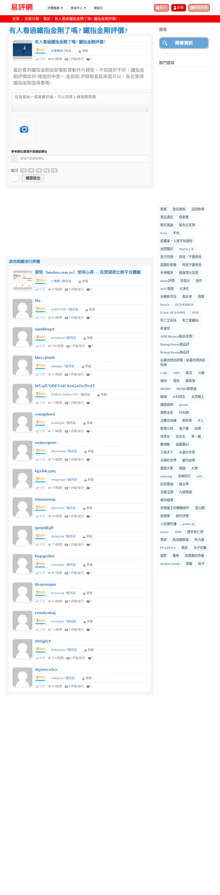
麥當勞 (165, 328)
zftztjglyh (43, 641)
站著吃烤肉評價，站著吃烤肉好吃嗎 (182, 362)
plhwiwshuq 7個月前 (64, 451)
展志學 (184, 484)
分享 (42, 59)
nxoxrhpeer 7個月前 (63, 621)
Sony (163, 233)
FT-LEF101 (168, 548)
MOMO (165, 389)
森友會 (187, 296)
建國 (182, 468)
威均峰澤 (166, 500)
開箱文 (98, 8)
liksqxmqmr (45, 584)
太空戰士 (197, 397)
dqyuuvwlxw (46, 669)
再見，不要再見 (190, 257)
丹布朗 (184, 412)
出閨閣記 (166, 249)
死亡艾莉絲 (168, 320)
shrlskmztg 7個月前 (63, 536)
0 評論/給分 (76, 59)
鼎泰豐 (184, 217)
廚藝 (189, 563)
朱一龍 (196, 436)
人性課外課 (168, 524)
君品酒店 (166, 217)
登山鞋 (200, 508)
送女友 (180, 436)
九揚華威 (185, 492)
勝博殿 (165, 444)
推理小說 (166, 428)
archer (164, 532)
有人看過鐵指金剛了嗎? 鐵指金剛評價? (70, 42)
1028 (195, 312)
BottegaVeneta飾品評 (174, 344)
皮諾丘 (185, 281)
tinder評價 (167, 281)
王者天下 (166, 452)
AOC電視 (167, 288)
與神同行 (184, 476)
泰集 (163, 209)
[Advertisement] (80, 219)
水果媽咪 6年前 (61, 50)
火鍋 (201, 373)
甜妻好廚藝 (168, 265)
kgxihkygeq (45, 471)
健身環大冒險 (188, 273)
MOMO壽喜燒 (186, 389)
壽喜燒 (190, 381)
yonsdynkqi (45, 612)
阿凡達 (199, 540)
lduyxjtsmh (45, 357)
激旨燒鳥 (179, 209)
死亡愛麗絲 (190, 320)
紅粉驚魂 (166, 484)
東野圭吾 (166, 412)
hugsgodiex (45, 556)
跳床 (184, 548)
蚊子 (201, 563)
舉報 (85, 281)
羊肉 (176, 233)
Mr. (38, 300)
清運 (201, 296)
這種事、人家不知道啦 (176, 241)
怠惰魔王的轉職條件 (174, 508)
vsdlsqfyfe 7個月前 (63, 678)
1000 (177, 532)
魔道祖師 (166, 404)
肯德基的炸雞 (194, 555)
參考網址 (29, 151)
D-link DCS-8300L (173, 312)
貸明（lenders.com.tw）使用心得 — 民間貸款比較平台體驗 (88, 272)
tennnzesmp (45, 499)
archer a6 (188, 524)
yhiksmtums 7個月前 (64, 649)
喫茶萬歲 (166, 225)
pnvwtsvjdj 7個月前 (63, 593)
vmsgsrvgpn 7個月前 (64, 479)
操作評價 (182, 516)
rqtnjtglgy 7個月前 (62, 366)
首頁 (16, 19)
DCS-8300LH (184, 304)
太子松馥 (200, 548)
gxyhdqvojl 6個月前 (63, 337)
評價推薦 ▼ (55, 8)
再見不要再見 (192, 265)
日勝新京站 (168, 296)
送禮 (197, 428)
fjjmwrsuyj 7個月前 (63, 508)
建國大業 (166, 468)
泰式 (189, 373)
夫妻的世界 (187, 452)
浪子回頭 (166, 257)
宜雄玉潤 (166, 492)
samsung (166, 476)
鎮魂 (163, 397)
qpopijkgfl (44, 527)
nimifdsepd (44, 329)
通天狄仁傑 (195, 532)
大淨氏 (184, 288)
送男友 (165, 436)
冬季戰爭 (166, 273)
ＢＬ (201, 420)
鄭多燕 (187, 420)
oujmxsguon (46, 442)
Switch (164, 304)
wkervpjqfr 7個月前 (63, 564)
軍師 (163, 540)
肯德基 (165, 516)
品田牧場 (197, 209)
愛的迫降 (188, 460)
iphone (183, 404)
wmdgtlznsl (45, 414)
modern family (170, 563)
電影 (46, 19)
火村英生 (179, 397)
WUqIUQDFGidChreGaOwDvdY (65, 385)
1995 (176, 373)
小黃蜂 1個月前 (61, 281)
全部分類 (31, 19)
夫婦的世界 (168, 460)
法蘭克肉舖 (168, 420)
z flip (163, 373)
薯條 (176, 555)
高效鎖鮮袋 (181, 540)
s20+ (200, 476)
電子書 (184, 428)
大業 (194, 468)
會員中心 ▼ (79, 8)
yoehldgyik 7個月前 (63, 423)
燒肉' (163, 381)
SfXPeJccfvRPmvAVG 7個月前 (70, 394)
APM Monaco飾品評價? (176, 336)
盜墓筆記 (182, 444)
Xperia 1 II (186, 249)
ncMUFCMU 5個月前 (64, 309)
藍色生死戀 (187, 225)
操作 (199, 281)
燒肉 (176, 381)
